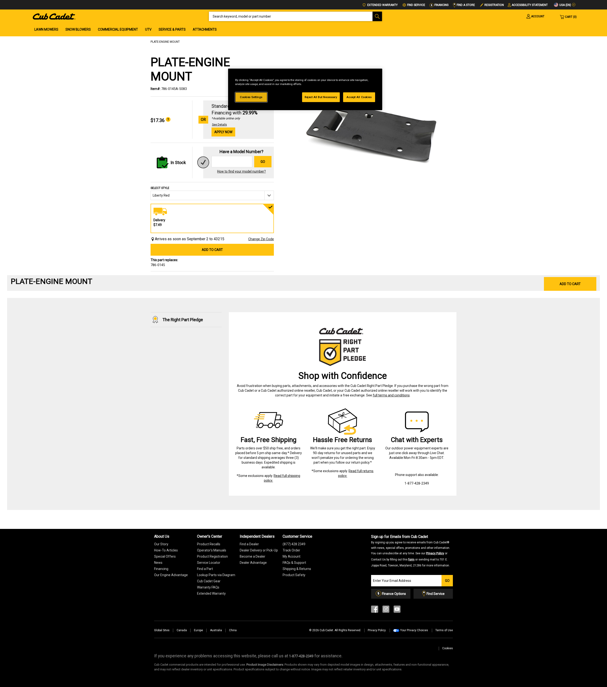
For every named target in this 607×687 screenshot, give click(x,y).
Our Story (161, 544)
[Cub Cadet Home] (54, 16)
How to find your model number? (241, 171)
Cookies (447, 648)
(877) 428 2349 (294, 544)
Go (263, 162)
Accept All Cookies (359, 97)
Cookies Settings (251, 97)
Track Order (291, 550)
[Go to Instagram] (385, 610)
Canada (182, 630)
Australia (216, 630)
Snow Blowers (78, 29)
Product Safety (294, 575)
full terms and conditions (391, 395)
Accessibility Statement (530, 5)
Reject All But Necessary (321, 97)
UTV (148, 29)
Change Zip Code (261, 239)
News (158, 563)
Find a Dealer (249, 544)
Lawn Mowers (46, 29)
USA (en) (565, 5)
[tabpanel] (367, 131)
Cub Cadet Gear (209, 581)
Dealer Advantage (253, 563)
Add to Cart (212, 250)
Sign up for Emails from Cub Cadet (410, 550)
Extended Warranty (382, 5)
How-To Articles (166, 550)
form (411, 559)
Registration (494, 5)
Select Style (160, 188)
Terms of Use (444, 630)
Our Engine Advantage (171, 575)
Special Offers (165, 556)
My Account (291, 556)
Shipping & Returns (297, 569)
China (233, 630)
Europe (198, 630)
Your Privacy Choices (414, 630)
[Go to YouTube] (397, 610)
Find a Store (465, 5)
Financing (441, 5)
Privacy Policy (435, 553)
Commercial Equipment (118, 29)
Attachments (205, 29)
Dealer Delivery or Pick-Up (259, 550)
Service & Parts (172, 29)
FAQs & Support (294, 563)
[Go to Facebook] (374, 610)
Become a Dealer (252, 556)
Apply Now (223, 132)
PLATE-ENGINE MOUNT (165, 41)
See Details (219, 124)
